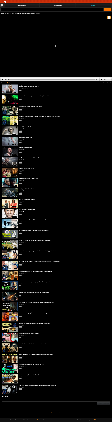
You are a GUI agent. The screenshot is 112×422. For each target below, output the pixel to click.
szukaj (107, 9)
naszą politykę (35, 420)
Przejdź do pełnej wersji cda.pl (56, 412)
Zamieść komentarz (103, 403)
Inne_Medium (8, 82)
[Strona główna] (4, 2)
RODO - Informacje (97, 420)
